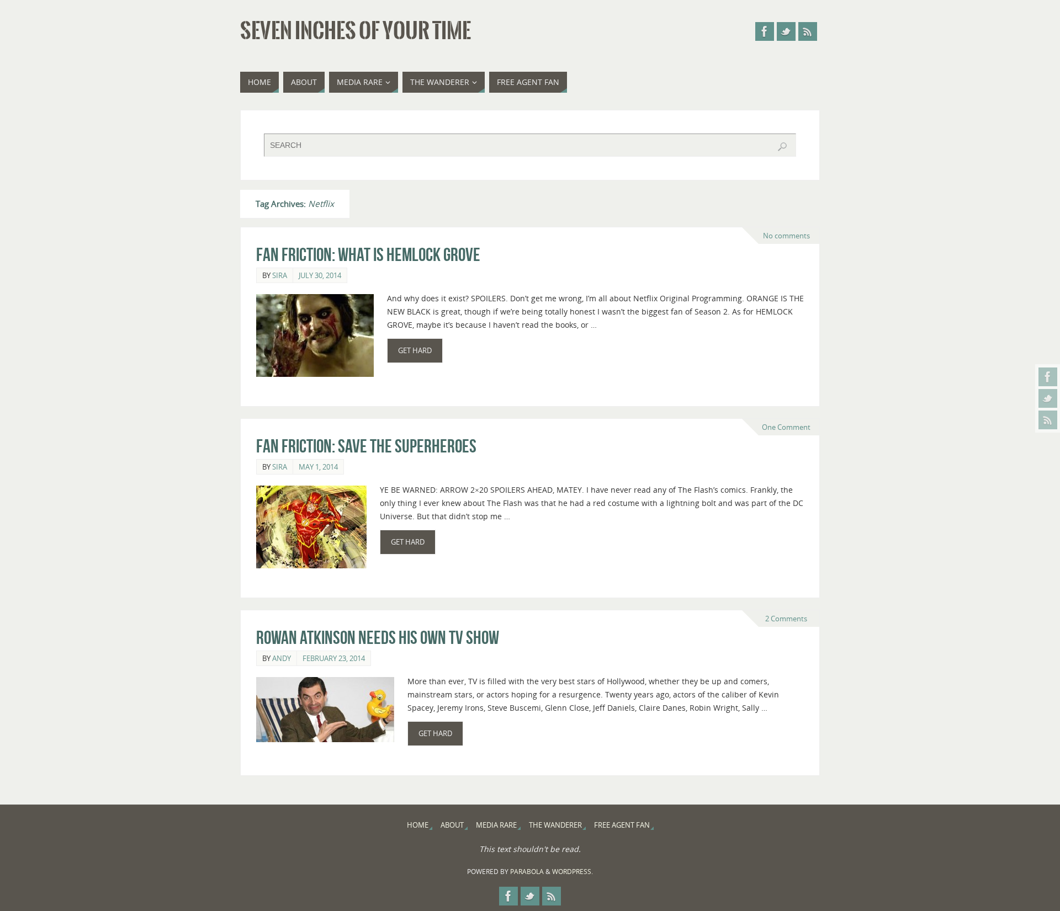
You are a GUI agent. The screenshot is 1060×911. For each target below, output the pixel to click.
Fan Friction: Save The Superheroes (366, 446)
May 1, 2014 (318, 467)
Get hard (415, 350)
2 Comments (786, 619)
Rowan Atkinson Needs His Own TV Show (377, 637)
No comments (786, 236)
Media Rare (496, 825)
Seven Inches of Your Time (355, 31)
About (452, 825)
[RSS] (1047, 420)
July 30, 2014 (320, 275)
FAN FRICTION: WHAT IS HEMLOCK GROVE (368, 254)
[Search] (782, 146)
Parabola (527, 871)
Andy (281, 658)
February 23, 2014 (334, 658)
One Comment (786, 427)
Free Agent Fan (622, 825)
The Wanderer (555, 825)
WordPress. (572, 871)
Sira (279, 275)
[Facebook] (1047, 376)
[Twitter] (1047, 398)
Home (417, 825)
